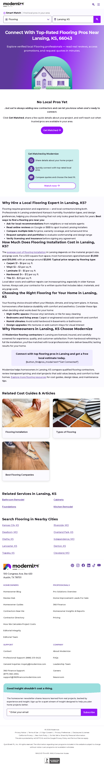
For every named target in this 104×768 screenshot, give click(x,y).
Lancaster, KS (9, 546)
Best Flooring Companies (20, 475)
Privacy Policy (61, 738)
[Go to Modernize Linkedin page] (88, 565)
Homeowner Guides (13, 604)
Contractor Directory (13, 617)
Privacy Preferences (63, 732)
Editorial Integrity (12, 630)
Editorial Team (10, 637)
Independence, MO (64, 539)
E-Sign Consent (46, 732)
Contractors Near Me (13, 611)
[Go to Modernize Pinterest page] (72, 565)
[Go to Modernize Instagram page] (77, 565)
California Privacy (26, 735)
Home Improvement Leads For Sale (70, 598)
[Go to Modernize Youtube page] (99, 565)
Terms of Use (33, 732)
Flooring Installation (17, 432)
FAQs (55, 658)
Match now (50, 185)
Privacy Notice (21, 732)
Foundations (9, 506)
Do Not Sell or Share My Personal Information (67, 735)
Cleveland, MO (61, 553)
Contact (7, 651)
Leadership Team (62, 664)
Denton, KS (60, 546)
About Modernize (61, 651)
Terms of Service (77, 738)
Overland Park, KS (63, 532)
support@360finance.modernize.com (22, 677)
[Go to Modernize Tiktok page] (93, 565)
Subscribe (89, 712)
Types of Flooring (66, 432)
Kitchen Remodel (63, 506)
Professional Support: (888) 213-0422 (22, 658)
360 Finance (59, 604)
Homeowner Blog (12, 591)
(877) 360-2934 (11, 674)
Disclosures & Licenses (81, 732)
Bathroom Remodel (13, 499)
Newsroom (58, 677)
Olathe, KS (8, 539)
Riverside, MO (61, 525)
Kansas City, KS (10, 525)
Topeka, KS (8, 553)
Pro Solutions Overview (65, 591)
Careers (57, 670)
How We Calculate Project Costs (19, 624)
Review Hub (9, 598)
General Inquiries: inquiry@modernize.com (24, 664)
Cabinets (59, 499)
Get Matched (50, 130)
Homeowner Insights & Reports (69, 611)
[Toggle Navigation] (99, 4)
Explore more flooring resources (28, 377)
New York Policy (41, 735)
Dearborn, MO (10, 532)
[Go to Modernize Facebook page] (83, 565)
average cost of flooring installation (26, 252)
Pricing (56, 617)
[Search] (93, 4)
